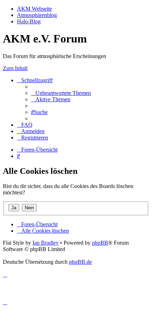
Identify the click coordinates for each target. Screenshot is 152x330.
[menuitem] (61, 93)
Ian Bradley (46, 243)
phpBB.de (80, 262)
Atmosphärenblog (37, 15)
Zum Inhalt (15, 68)
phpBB (100, 243)
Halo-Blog (29, 21)
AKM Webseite (34, 9)
